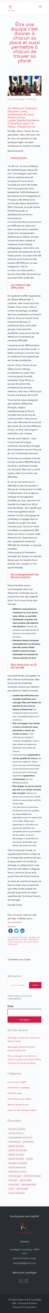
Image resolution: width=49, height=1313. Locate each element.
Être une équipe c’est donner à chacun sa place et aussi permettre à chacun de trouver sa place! (24, 1059)
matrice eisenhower (17, 1167)
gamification (28, 1142)
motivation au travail (23, 942)
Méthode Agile (15, 1093)
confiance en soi (16, 1133)
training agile (22, 1189)
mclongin (20, 99)
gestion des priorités (18, 1150)
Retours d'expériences (18, 1105)
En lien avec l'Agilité (17, 1082)
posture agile (25, 1180)
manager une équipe (18, 1163)
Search (35, 985)
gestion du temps (16, 1159)
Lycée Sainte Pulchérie (23, 120)
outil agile (13, 1180)
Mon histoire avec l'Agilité (19, 1099)
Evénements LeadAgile (19, 1088)
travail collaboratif (16, 1193)
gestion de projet (19, 937)
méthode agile (20, 939)
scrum (11, 1189)
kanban (29, 1159)
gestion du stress (16, 1155)
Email (10, 1006)
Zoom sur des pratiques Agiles (22, 1110)
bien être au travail (17, 1129)
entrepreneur (14, 1142)
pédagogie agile (29, 1184)
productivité (14, 1184)
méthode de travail (32, 1176)
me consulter (14, 922)
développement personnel (20, 1137)
